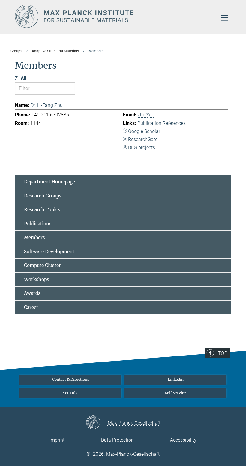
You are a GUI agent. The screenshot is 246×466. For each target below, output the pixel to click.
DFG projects (141, 147)
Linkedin (176, 379)
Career (31, 307)
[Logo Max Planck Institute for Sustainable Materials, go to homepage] (112, 16)
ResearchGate (143, 139)
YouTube (71, 393)
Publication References (161, 123)
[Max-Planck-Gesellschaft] (97, 423)
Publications (38, 224)
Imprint (57, 440)
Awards (32, 293)
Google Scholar (144, 131)
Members (34, 237)
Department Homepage (49, 182)
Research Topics (42, 209)
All (23, 78)
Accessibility (183, 440)
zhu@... (146, 115)
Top (222, 353)
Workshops (36, 279)
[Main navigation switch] (225, 18)
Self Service (175, 393)
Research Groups (43, 196)
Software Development (49, 251)
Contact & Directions (70, 379)
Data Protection (117, 440)
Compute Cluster (42, 265)
